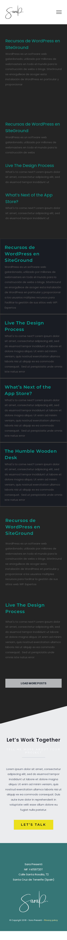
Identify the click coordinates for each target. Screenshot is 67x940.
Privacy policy (51, 920)
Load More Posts (33, 683)
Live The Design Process (29, 165)
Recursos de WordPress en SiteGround (22, 254)
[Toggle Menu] (59, 12)
